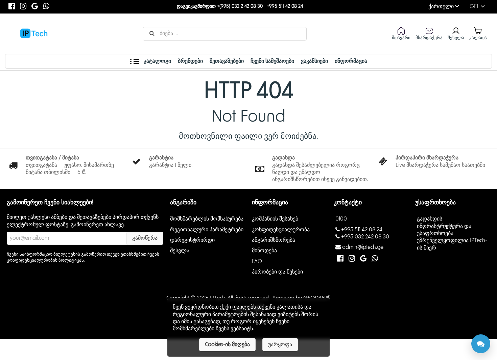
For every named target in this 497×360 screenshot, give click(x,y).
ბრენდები (190, 61)
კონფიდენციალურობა (281, 229)
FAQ (257, 261)
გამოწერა (145, 238)
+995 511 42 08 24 (285, 6)
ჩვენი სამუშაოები (272, 61)
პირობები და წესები (277, 272)
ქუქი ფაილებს (238, 307)
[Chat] (480, 343)
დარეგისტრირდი (192, 240)
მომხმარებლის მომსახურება (206, 219)
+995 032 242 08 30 (365, 236)
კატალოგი (156, 61)
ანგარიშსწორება (273, 240)
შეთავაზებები (227, 61)
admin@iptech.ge (362, 247)
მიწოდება (264, 250)
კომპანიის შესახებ (275, 219)
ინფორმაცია (351, 61)
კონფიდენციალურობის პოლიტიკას (45, 260)
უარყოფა (280, 344)
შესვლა (179, 250)
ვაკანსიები (314, 61)
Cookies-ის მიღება (227, 344)
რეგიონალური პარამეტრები (206, 229)
